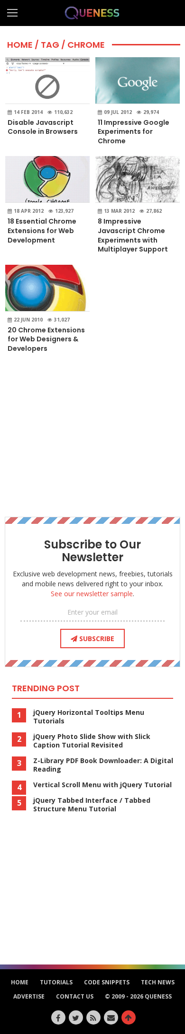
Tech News (158, 982)
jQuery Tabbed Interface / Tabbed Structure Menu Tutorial (91, 804)
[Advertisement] (92, 434)
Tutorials (56, 982)
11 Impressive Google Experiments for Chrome (133, 132)
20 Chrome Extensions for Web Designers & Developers (46, 339)
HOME (20, 45)
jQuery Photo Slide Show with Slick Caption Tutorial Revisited (91, 740)
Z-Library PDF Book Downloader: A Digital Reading (103, 764)
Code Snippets (107, 982)
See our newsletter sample (92, 593)
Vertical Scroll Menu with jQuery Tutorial (102, 785)
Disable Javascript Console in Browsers (43, 127)
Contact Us (74, 996)
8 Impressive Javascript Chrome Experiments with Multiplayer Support (133, 235)
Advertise (29, 996)
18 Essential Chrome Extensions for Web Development (42, 230)
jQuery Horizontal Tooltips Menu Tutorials (88, 716)
